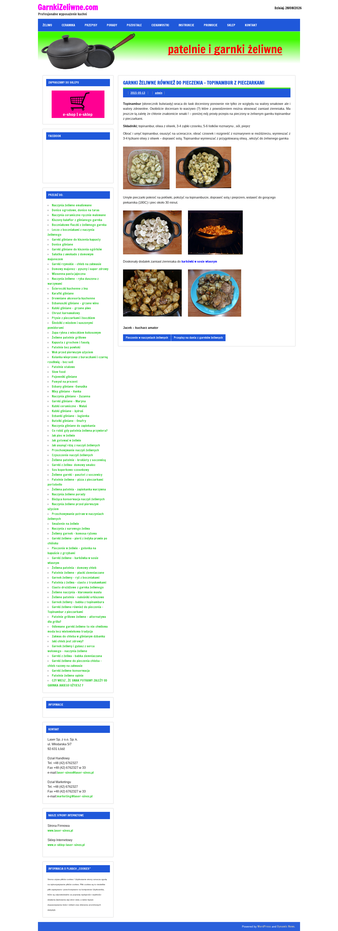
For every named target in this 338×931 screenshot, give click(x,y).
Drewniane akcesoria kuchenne (73, 298)
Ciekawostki (160, 25)
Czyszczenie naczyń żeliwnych (72, 455)
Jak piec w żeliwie (63, 435)
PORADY (112, 25)
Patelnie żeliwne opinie (68, 675)
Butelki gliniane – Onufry (69, 421)
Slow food (59, 372)
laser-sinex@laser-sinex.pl (75, 772)
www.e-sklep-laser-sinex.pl (66, 845)
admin (158, 93)
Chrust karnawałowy (66, 313)
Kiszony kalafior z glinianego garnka (77, 220)
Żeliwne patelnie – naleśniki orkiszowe (78, 597)
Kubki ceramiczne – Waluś (69, 406)
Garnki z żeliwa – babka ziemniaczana (77, 656)
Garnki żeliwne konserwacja (71, 670)
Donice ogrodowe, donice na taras (75, 210)
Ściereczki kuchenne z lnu (70, 288)
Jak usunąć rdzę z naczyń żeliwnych (76, 445)
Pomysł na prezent (65, 381)
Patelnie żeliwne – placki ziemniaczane (78, 572)
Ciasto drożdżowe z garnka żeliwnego (78, 587)
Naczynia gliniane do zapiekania (73, 425)
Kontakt (251, 25)
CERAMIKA (68, 25)
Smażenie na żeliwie (65, 523)
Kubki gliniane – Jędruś (67, 411)
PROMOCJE (211, 25)
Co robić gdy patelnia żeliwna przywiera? (80, 430)
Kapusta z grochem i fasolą (70, 342)
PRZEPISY (91, 25)
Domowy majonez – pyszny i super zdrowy (80, 269)
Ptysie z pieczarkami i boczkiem (73, 318)
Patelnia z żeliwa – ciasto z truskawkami (79, 582)
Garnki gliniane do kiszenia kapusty (76, 239)
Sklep (231, 25)
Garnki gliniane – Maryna (69, 401)
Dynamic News (286, 926)
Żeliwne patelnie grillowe (69, 337)
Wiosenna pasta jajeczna (68, 274)
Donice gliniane (62, 244)
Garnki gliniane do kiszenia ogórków (77, 249)
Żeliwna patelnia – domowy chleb (74, 568)
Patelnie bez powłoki (66, 347)
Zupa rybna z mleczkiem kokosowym (76, 332)
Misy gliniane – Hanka (66, 391)
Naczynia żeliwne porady (68, 494)
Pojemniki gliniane (64, 376)
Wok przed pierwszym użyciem (72, 352)
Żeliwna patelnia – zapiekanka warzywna (79, 489)
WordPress (264, 926)
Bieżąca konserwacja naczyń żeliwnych (78, 499)
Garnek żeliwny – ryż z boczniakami (75, 577)
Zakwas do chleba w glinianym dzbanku (78, 636)
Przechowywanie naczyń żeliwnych (75, 450)
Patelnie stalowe (63, 367)
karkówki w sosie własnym (199, 261)
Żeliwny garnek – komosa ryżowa (74, 533)
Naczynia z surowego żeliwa (71, 528)
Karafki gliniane (63, 293)
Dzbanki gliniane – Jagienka (70, 416)
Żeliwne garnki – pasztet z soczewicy (77, 474)
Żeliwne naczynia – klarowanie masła (77, 592)
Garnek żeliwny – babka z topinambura (78, 602)
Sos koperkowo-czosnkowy (70, 470)
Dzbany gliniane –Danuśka (69, 386)
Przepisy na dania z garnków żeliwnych (198, 337)
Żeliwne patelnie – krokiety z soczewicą (79, 460)
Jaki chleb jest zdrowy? (68, 641)
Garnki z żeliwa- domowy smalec (73, 465)
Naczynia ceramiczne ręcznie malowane (79, 215)
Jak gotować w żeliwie (66, 440)
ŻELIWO (47, 25)
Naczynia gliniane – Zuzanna (71, 396)
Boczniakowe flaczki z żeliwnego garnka (79, 225)
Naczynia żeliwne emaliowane (72, 205)
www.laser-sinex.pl (60, 830)
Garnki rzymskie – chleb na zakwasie (76, 264)
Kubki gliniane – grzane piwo (71, 308)
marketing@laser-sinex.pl (75, 796)
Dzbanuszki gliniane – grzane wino (75, 303)
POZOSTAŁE (134, 25)
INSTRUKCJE (186, 25)
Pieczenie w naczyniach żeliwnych (147, 337)
